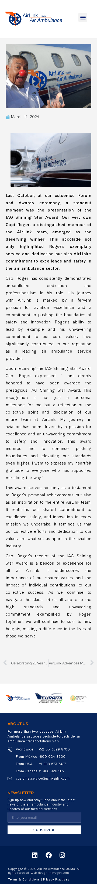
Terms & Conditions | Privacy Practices (38, 880)
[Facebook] (48, 855)
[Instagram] (62, 855)
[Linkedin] (35, 855)
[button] (82, 17)
